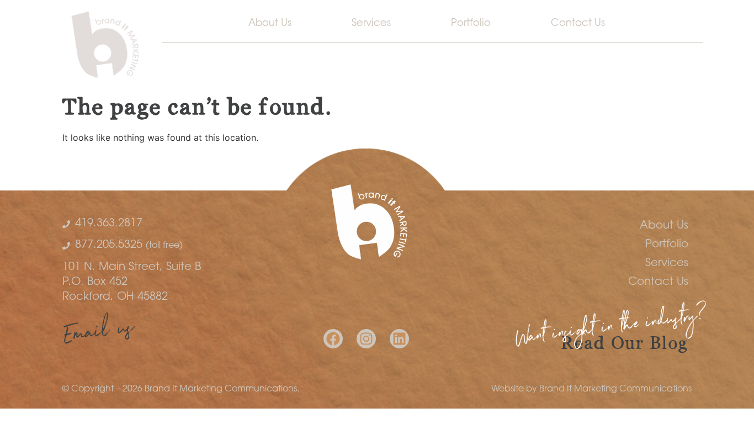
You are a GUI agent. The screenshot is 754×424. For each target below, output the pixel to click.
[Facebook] (333, 338)
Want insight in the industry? (611, 329)
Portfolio (471, 24)
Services (371, 24)
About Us (269, 24)
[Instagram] (366, 338)
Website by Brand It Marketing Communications (591, 389)
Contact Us (578, 24)
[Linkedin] (399, 338)
